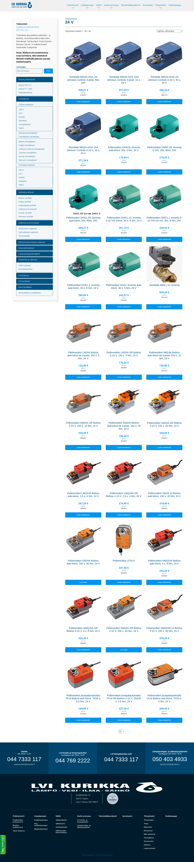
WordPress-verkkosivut (104, 855)
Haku (48, 71)
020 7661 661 (22, 30)
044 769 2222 (72, 760)
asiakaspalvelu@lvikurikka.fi (27, 27)
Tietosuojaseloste (88, 855)
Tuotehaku (21, 67)
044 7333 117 (24, 759)
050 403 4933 (169, 759)
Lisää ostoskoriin (83, 102)
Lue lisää (83, 582)
